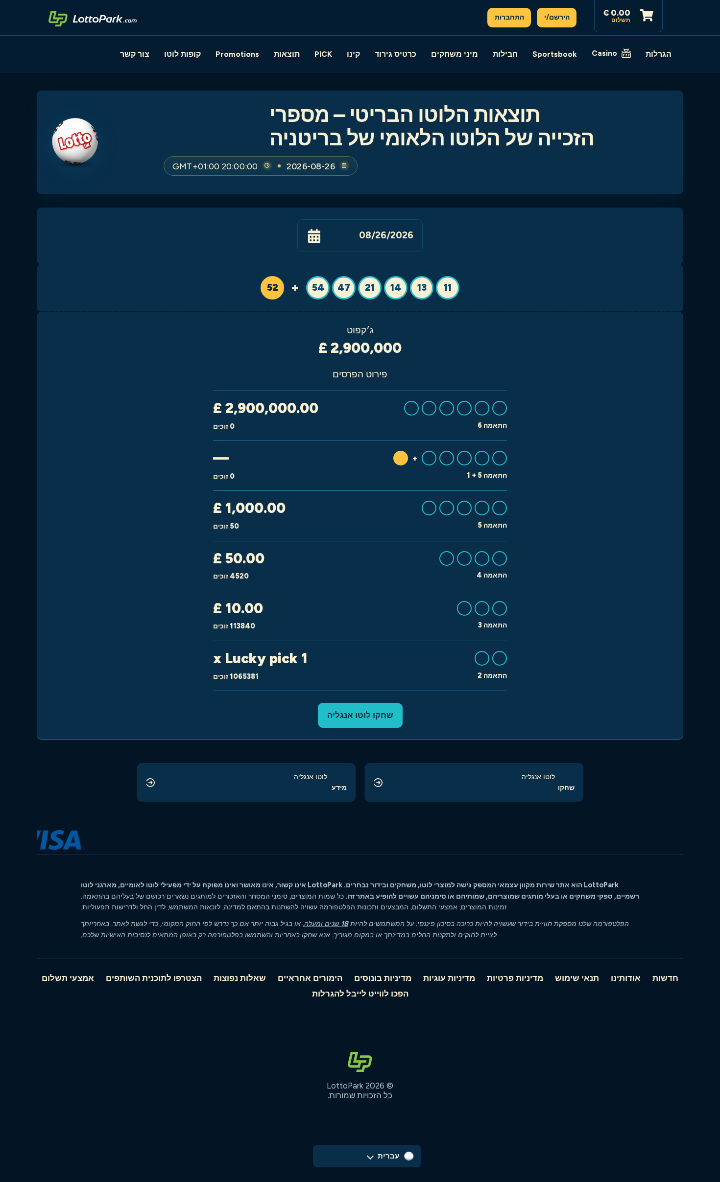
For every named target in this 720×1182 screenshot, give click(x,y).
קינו (353, 54)
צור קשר (134, 54)
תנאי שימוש (577, 978)
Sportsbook (554, 54)
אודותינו (626, 978)
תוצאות (287, 54)
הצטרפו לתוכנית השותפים (154, 978)
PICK (323, 54)
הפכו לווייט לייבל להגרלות (360, 994)
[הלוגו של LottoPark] (92, 17)
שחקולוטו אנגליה (360, 715)
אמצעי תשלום (68, 978)
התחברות (509, 17)
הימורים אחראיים (310, 978)
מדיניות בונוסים (382, 978)
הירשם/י (557, 17)
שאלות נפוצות (240, 978)
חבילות (505, 54)
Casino (604, 53)
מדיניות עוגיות (449, 978)
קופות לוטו (182, 54)
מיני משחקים (454, 54)
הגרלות (659, 54)
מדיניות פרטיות (515, 978)
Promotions (237, 54)
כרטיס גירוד (395, 54)
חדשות (665, 978)
